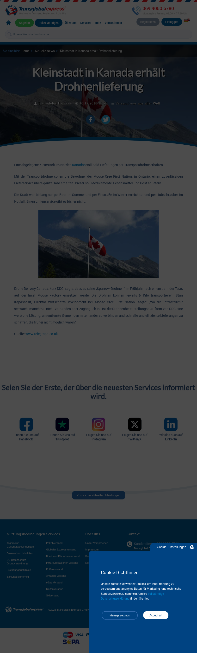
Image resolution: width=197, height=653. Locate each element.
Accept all (155, 615)
